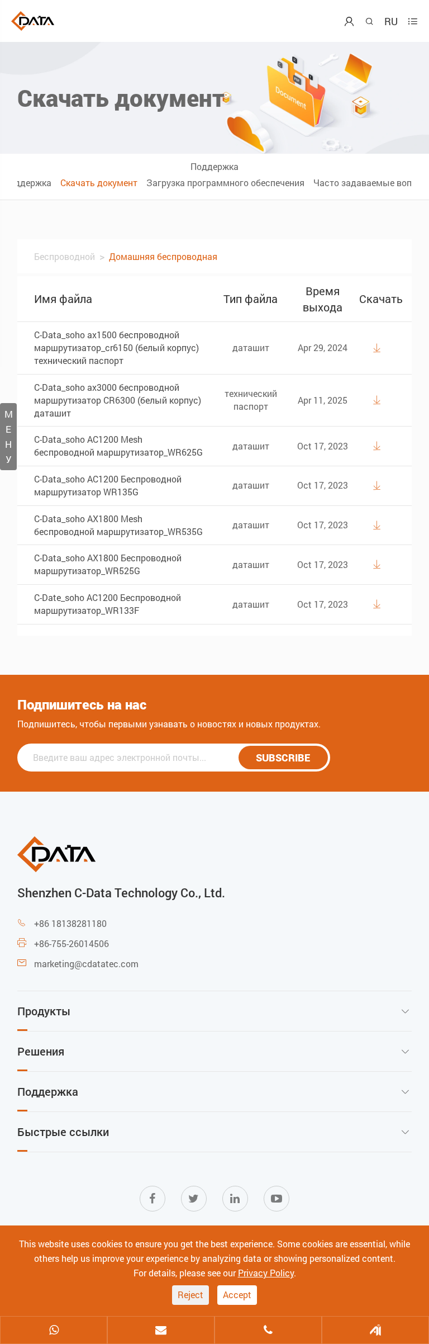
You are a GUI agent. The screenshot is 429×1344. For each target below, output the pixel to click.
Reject (190, 1294)
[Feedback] (375, 1331)
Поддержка (214, 166)
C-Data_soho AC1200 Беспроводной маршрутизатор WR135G (108, 485)
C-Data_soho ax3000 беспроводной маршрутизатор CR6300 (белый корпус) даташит (117, 400)
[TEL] (268, 1331)
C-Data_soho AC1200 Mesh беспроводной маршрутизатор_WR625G (118, 445)
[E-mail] (161, 1331)
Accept (237, 1294)
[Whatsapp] (54, 1331)
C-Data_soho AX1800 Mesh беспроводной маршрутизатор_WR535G (118, 525)
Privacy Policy (266, 1273)
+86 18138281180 (70, 923)
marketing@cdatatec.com (86, 963)
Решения (40, 1051)
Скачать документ (98, 182)
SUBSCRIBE (283, 757)
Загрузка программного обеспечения (225, 182)
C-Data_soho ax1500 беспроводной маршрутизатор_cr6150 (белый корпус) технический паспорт (116, 347)
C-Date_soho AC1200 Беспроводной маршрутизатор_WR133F (107, 603)
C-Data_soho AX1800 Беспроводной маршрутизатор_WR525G (108, 564)
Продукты (43, 1011)
